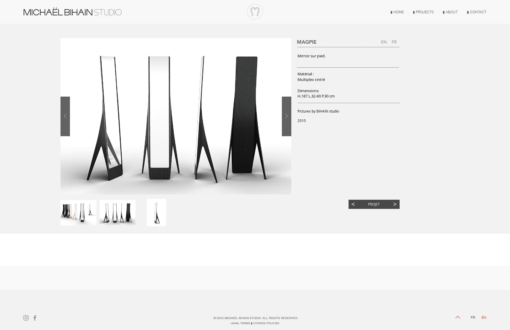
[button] (79, 212)
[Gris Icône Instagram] (26, 317)
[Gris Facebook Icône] (34, 317)
